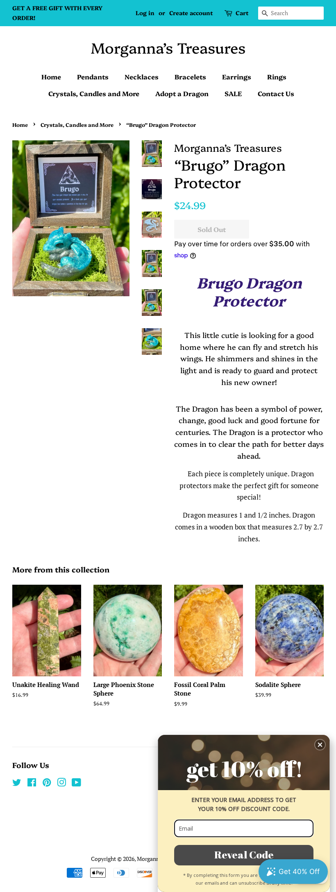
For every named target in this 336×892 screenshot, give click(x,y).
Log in (145, 13)
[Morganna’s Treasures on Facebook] (31, 784)
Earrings (236, 76)
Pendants (93, 76)
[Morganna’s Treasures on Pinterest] (46, 784)
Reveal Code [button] (244, 854)
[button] (320, 745)
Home (51, 76)
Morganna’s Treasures (168, 47)
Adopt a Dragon (182, 93)
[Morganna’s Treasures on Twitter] (16, 784)
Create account (191, 13)
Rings (276, 76)
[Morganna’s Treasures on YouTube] (76, 784)
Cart (242, 13)
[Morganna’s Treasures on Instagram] (61, 784)
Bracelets (190, 76)
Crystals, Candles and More (93, 93)
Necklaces (142, 76)
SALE (233, 93)
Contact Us (276, 93)
